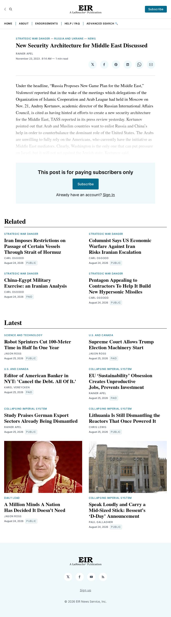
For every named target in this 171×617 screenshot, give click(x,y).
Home (8, 23)
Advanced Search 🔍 (102, 23)
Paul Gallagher (101, 522)
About (24, 23)
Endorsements (46, 23)
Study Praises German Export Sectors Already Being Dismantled (41, 417)
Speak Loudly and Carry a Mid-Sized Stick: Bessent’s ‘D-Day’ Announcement (117, 509)
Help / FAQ (72, 23)
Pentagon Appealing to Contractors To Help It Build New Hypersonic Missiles (120, 285)
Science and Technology (23, 335)
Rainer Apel (24, 53)
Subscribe (155, 9)
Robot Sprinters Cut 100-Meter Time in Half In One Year (37, 344)
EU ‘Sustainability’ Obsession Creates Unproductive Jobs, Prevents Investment (120, 381)
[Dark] (5, 9)
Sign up (85, 590)
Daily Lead (12, 497)
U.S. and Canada (101, 335)
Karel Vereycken (17, 387)
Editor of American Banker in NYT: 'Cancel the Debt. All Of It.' (40, 378)
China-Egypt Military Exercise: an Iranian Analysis (35, 282)
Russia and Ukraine (69, 38)
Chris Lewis (98, 427)
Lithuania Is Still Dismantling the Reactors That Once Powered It (124, 417)
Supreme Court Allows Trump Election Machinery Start (121, 344)
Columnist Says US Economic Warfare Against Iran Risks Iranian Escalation (120, 245)
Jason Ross (13, 353)
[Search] (10, 9)
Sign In (109, 195)
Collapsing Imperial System (110, 369)
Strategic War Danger (33, 38)
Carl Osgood (14, 258)
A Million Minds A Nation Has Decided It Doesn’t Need (34, 507)
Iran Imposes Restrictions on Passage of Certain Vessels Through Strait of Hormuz (34, 245)
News (92, 38)
